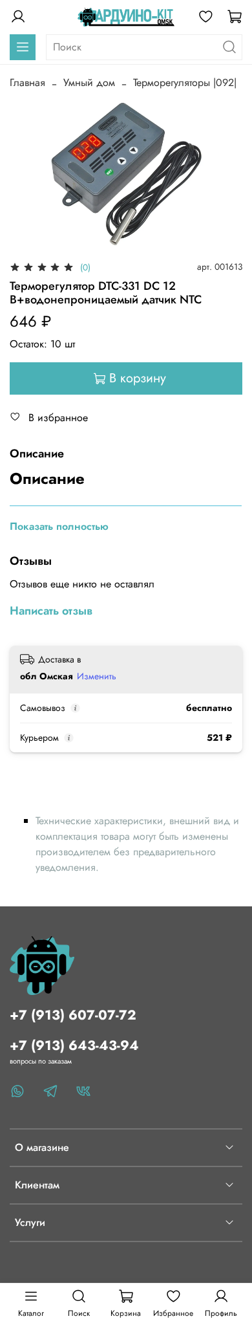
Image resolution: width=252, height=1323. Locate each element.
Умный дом (89, 82)
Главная (27, 82)
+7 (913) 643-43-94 (74, 1045)
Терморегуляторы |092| (184, 82)
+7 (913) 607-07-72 (73, 1015)
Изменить (96, 676)
